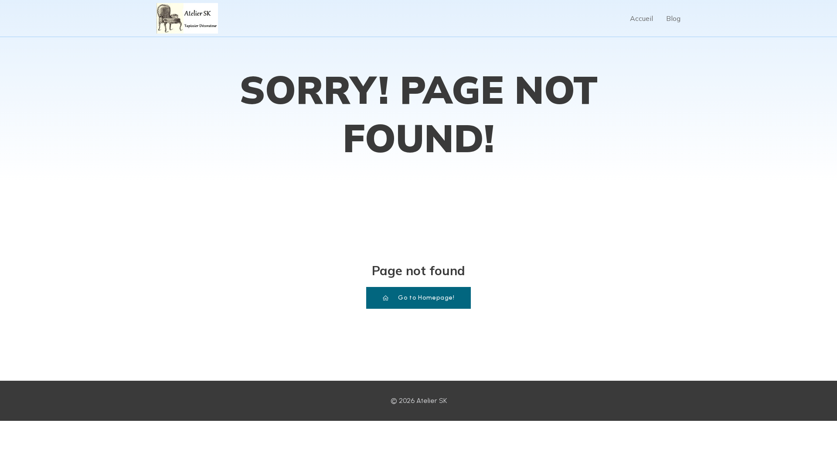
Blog (673, 18)
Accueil (641, 18)
